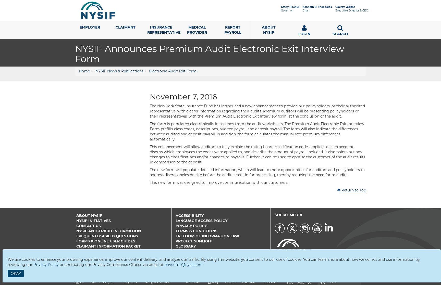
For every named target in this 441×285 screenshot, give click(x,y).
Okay (16, 273)
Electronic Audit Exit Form (173, 71)
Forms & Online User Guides (105, 241)
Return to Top (353, 190)
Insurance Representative (163, 30)
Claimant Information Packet (108, 246)
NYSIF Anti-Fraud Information (108, 231)
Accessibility (190, 215)
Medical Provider (197, 30)
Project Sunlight (194, 241)
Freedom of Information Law (207, 236)
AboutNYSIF (269, 30)
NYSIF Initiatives (93, 220)
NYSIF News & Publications (119, 71)
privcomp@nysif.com (183, 264)
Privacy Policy (191, 226)
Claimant (126, 27)
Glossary (186, 246)
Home (84, 71)
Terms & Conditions (196, 231)
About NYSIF (89, 215)
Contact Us (88, 226)
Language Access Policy (201, 220)
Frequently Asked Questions (107, 236)
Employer (90, 27)
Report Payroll (232, 30)
